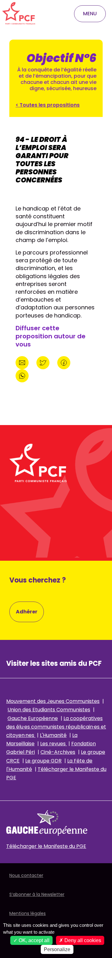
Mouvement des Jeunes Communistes (53, 701)
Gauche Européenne (32, 718)
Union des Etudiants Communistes (48, 709)
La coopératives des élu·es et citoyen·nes (56, 727)
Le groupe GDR (43, 760)
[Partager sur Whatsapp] (22, 375)
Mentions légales (27, 913)
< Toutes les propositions (48, 105)
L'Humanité (53, 735)
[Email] (23, 362)
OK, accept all (33, 940)
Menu (90, 13)
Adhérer (26, 611)
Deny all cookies (82, 940)
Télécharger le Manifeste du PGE (46, 846)
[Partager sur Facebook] (63, 362)
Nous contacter (26, 875)
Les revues (53, 743)
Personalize (57, 949)
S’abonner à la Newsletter (36, 894)
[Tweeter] (43, 362)
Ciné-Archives (57, 752)
